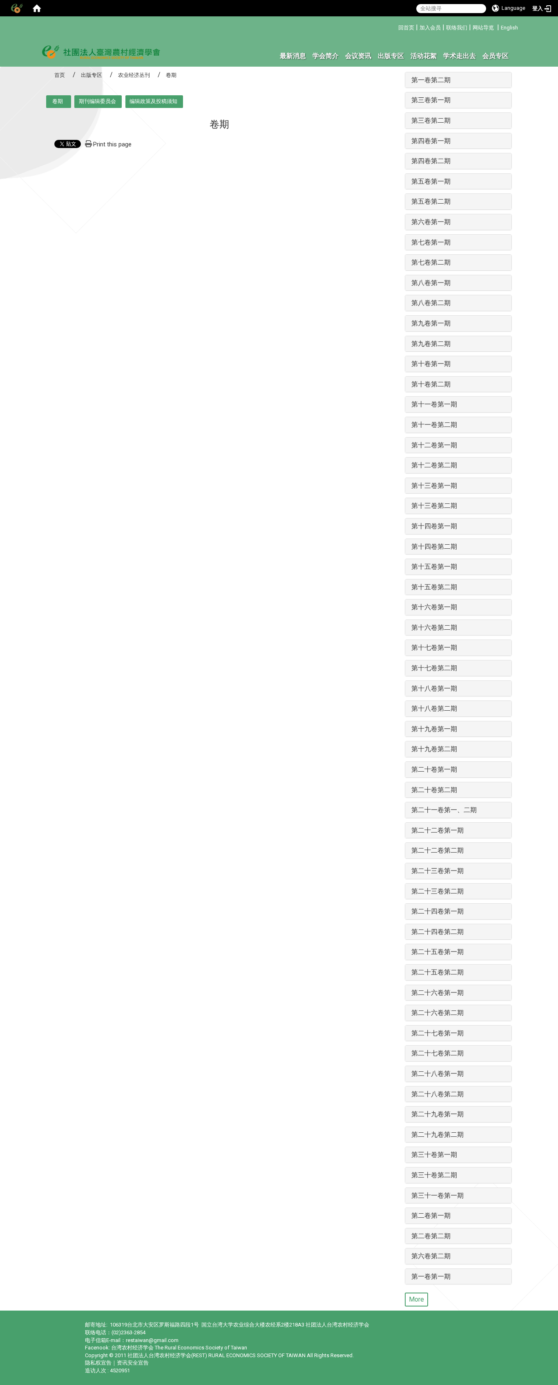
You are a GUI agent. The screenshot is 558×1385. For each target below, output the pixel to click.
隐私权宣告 (98, 1363)
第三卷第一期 (431, 100)
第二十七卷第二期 (437, 1053)
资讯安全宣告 (133, 1363)
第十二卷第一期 (434, 445)
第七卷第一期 (431, 242)
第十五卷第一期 (434, 566)
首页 (59, 75)
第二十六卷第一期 (437, 993)
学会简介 (325, 56)
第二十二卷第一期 (437, 830)
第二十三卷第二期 (437, 891)
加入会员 (430, 28)
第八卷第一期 (431, 283)
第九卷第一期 (431, 323)
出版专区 (391, 56)
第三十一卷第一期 (437, 1195)
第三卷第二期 (431, 120)
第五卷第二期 (431, 201)
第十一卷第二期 (434, 425)
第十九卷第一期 (434, 729)
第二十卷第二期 (434, 790)
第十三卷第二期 (434, 506)
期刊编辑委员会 (97, 101)
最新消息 (293, 56)
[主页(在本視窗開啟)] (101, 51)
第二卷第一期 (431, 1215)
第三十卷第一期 (434, 1154)
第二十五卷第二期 (437, 972)
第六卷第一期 (431, 222)
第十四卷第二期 (434, 546)
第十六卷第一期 (434, 607)
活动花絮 (424, 56)
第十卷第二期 (431, 384)
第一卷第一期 (431, 1276)
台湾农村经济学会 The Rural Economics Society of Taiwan (179, 1348)
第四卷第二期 (431, 161)
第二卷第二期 (431, 1236)
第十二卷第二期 (434, 465)
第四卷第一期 (431, 141)
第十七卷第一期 (434, 647)
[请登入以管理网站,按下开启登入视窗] (16, 8)
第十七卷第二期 (434, 668)
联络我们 (456, 28)
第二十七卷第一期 (437, 1033)
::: (395, 26)
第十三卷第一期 (434, 485)
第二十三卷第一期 (437, 871)
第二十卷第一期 (434, 769)
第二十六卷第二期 (437, 1013)
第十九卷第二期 (434, 749)
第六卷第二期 (431, 1256)
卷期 (57, 101)
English (509, 28)
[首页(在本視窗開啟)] (37, 8)
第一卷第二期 (431, 80)
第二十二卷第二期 (437, 850)
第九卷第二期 (431, 344)
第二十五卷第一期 (437, 952)
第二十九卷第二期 (437, 1134)
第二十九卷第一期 (437, 1114)
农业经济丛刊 (134, 75)
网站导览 (483, 28)
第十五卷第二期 (434, 587)
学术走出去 (459, 56)
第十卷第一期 (431, 364)
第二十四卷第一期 (437, 911)
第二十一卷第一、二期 (444, 810)
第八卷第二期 (431, 303)
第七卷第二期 (431, 262)
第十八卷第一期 (434, 688)
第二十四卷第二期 (437, 932)
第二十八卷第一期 (437, 1073)
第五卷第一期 (431, 181)
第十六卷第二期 (434, 627)
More (416, 1299)
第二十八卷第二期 (437, 1094)
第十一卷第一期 (434, 404)
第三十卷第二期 (434, 1175)
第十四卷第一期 (434, 526)
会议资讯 (358, 56)
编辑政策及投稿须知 (153, 101)
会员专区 (495, 56)
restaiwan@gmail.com (152, 1340)
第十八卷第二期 (434, 708)
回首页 (406, 28)
